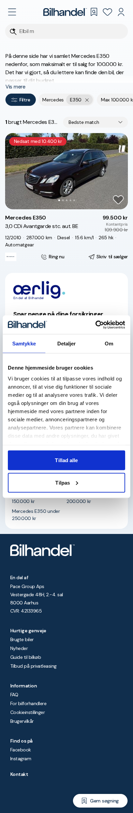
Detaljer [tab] (66, 343)
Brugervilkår (22, 721)
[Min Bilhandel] (121, 12)
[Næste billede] (119, 171)
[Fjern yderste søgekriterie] (87, 99)
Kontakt (19, 774)
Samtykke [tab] (24, 343)
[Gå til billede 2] (63, 200)
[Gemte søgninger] (94, 12)
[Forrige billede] (14, 171)
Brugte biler (22, 639)
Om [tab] (109, 343)
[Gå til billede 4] (70, 200)
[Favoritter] (107, 12)
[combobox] (95, 122)
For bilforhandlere (28, 703)
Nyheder (19, 648)
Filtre (24, 100)
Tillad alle (66, 460)
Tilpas (62, 482)
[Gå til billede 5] (74, 200)
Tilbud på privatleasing (33, 666)
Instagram (20, 758)
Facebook (20, 750)
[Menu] (12, 12)
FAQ (14, 695)
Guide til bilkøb (25, 657)
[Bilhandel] (65, 12)
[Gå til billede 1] (59, 200)
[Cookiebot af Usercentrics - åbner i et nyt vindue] (95, 324)
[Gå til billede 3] (67, 200)
